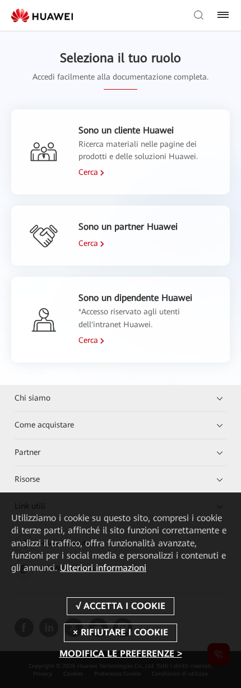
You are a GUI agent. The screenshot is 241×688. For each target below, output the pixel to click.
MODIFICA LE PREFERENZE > (120, 653)
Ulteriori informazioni (103, 568)
